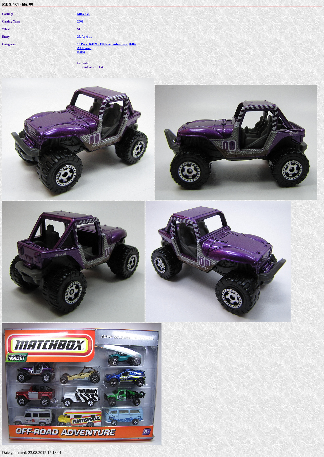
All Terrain (84, 48)
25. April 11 (84, 36)
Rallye (81, 52)
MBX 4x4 (83, 14)
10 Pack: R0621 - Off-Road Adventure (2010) (106, 44)
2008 (80, 21)
